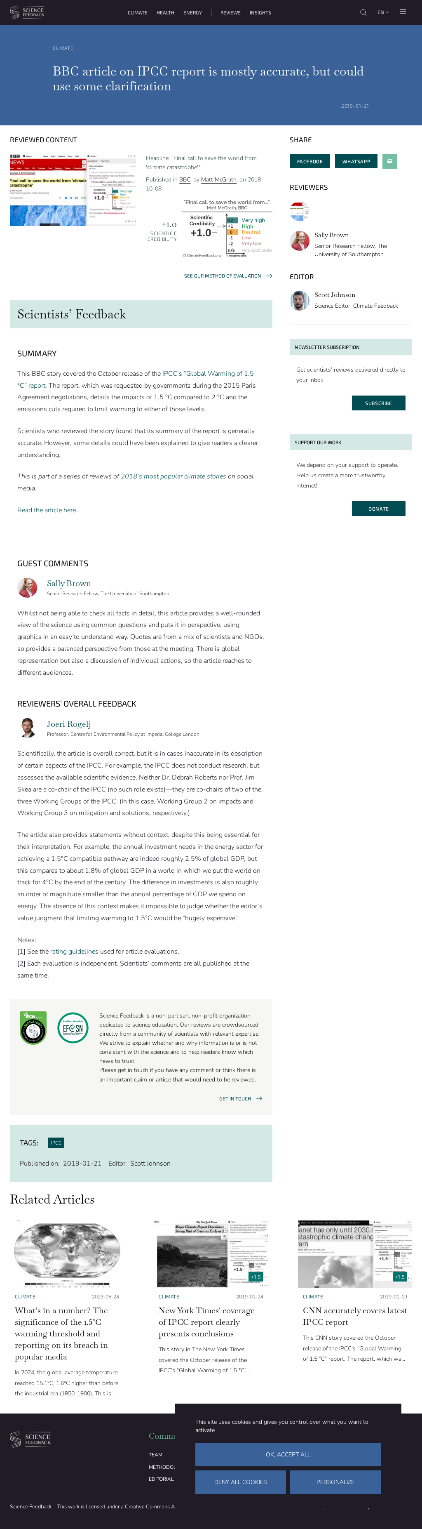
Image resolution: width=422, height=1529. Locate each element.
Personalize (335, 1482)
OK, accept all (288, 1454)
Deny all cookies (240, 1482)
